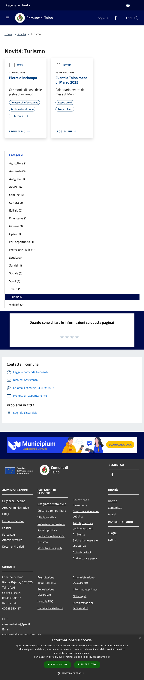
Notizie (67, 65)
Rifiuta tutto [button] (87, 664)
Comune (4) (16, 194)
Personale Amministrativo (12, 537)
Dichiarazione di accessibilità (83, 605)
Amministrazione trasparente (83, 580)
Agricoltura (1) (18, 163)
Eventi (112, 539)
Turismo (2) (16, 297)
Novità (21, 34)
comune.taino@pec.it (16, 624)
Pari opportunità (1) (21, 242)
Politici (6, 528)
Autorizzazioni (82, 552)
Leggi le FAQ (45, 601)
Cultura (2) (16, 202)
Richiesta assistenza (50, 608)
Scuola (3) (15, 257)
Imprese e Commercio (51, 524)
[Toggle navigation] (7, 17)
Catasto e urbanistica (51, 536)
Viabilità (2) (16, 304)
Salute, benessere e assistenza (85, 543)
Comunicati (115, 507)
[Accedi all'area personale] (128, 5)
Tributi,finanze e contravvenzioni (83, 526)
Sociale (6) (15, 273)
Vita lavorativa (47, 517)
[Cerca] (136, 18)
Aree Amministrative (15, 507)
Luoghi (112, 533)
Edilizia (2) (15, 210)
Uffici (5, 514)
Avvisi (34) (15, 187)
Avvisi (20, 65)
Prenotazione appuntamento (47, 580)
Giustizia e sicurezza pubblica (86, 514)
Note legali (79, 596)
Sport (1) (14, 281)
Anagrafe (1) (17, 179)
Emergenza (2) (18, 218)
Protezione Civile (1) (21, 249)
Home (8, 34)
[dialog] (72, 657)
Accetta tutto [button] (57, 664)
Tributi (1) (15, 289)
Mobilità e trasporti (50, 548)
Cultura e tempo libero (52, 510)
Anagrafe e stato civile (52, 504)
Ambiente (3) (17, 171)
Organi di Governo (13, 501)
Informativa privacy (85, 589)
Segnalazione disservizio (46, 592)
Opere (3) (15, 234)
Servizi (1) (15, 265)
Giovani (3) (16, 226)
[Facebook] (114, 17)
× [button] (139, 638)
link (108, 656)
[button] (72, 673)
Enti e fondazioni (13, 521)
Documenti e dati (13, 546)
